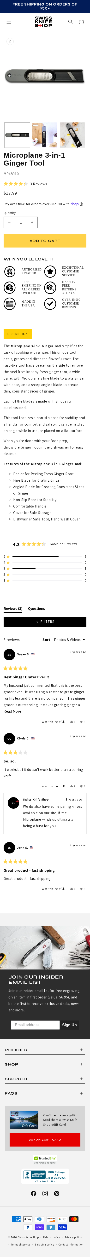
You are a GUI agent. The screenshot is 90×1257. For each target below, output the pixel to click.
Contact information (71, 1244)
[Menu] (9, 22)
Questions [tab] (36, 609)
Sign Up (69, 1025)
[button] (81, 22)
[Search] (70, 22)
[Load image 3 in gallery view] (72, 135)
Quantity (10, 213)
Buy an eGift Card (45, 1139)
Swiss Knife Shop (28, 1237)
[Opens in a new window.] (45, 1160)
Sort (46, 639)
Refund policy (51, 1237)
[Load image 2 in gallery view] (45, 135)
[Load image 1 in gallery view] (17, 135)
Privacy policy (73, 1237)
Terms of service (20, 1244)
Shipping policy (44, 1244)
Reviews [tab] (13, 609)
